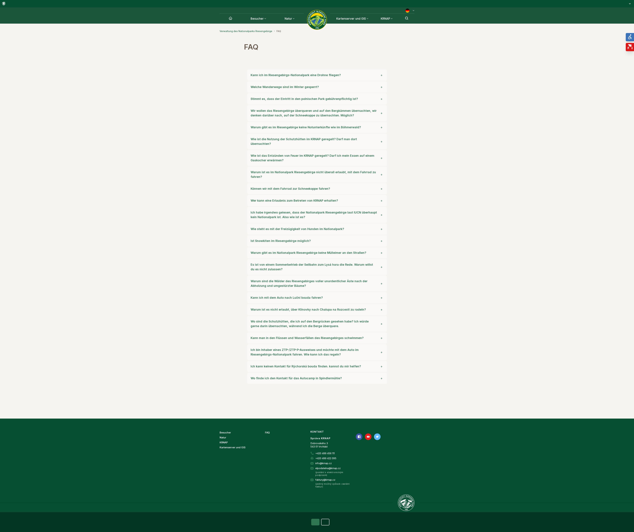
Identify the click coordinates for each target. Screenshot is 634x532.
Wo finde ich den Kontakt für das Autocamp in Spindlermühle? (296, 378)
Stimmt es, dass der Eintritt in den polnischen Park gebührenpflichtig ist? (304, 99)
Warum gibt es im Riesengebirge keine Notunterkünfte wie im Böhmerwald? (306, 127)
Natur (288, 18)
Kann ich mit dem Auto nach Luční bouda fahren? (287, 297)
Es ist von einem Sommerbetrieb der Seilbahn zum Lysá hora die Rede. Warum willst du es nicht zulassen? (312, 267)
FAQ (267, 432)
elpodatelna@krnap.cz (328, 468)
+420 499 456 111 (325, 453)
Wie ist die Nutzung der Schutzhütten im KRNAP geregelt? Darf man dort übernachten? (304, 141)
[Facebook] (359, 436)
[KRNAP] (406, 503)
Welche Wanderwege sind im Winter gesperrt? (285, 87)
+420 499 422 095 (325, 458)
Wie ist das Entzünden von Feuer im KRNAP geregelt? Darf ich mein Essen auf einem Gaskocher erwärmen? (312, 158)
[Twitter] (377, 436)
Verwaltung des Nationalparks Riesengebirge (246, 31)
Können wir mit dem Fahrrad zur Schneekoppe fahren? (290, 188)
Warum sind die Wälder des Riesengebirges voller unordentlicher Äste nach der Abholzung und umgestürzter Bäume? (309, 283)
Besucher (257, 18)
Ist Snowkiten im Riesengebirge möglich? (281, 241)
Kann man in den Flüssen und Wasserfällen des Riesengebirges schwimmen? (307, 338)
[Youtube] (368, 436)
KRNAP (385, 18)
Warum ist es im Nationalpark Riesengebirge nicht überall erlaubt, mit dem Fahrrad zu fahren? (313, 174)
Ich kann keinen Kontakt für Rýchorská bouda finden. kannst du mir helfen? (306, 366)
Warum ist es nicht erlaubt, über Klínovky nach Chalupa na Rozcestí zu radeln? (308, 309)
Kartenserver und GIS (351, 18)
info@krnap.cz (323, 463)
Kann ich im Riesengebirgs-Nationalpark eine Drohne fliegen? (296, 75)
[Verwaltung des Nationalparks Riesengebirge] (230, 19)
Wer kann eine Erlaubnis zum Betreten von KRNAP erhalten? (294, 200)
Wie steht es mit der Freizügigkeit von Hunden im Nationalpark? (297, 229)
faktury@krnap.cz (325, 479)
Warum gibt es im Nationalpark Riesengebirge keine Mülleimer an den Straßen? (308, 252)
